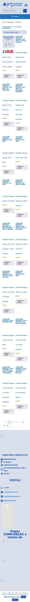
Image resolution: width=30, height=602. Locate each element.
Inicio (4, 22)
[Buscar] (25, 11)
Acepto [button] (23, 596)
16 (23, 422)
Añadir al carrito (20, 76)
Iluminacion (10, 22)
